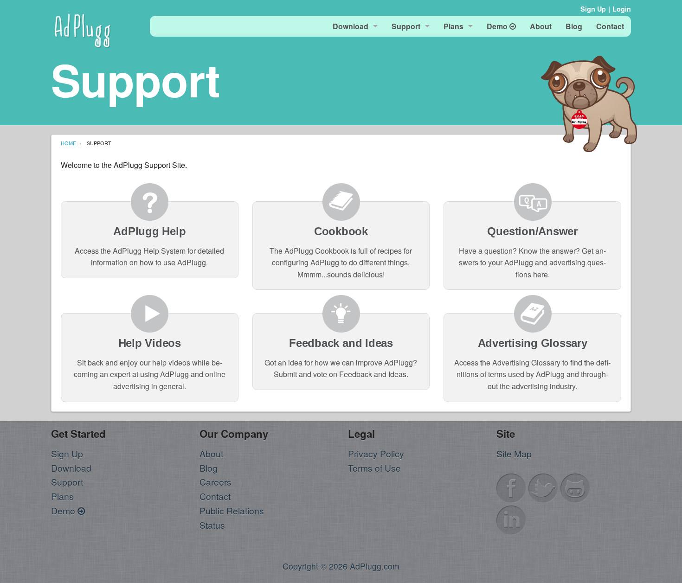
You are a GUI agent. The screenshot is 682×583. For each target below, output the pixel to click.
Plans (62, 496)
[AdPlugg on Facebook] (511, 486)
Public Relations (231, 510)
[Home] (82, 29)
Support (67, 481)
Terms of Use (374, 467)
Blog (208, 467)
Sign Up (593, 8)
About (211, 453)
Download (71, 467)
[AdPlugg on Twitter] (543, 486)
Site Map (514, 453)
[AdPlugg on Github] (575, 486)
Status (212, 525)
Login (621, 8)
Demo (64, 510)
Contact (215, 496)
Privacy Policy (376, 453)
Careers (215, 481)
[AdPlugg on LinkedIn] (511, 519)
